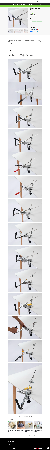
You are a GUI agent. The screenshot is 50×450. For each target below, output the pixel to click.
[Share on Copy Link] (38, 31)
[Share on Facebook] (31, 31)
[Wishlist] (23, 421)
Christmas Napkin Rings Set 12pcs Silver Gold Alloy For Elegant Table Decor (29, 431)
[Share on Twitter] (32, 31)
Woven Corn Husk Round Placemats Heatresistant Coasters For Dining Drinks (12, 431)
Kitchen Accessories (11, 7)
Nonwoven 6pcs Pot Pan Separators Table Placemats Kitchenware (20, 430)
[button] (27, 18)
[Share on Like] (30, 31)
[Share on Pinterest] (33, 31)
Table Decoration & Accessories (10, 429)
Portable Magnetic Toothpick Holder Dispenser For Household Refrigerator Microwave (38, 431)
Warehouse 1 (31, 15)
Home (8, 7)
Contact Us (18, 442)
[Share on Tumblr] (36, 31)
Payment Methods (27, 442)
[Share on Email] (35, 31)
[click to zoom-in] (18, 18)
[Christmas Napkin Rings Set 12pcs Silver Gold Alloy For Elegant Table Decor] (29, 425)
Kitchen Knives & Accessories (16, 7)
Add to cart (37, 21)
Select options (11, 433)
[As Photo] (31, 18)
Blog (17, 441)
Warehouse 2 (34, 15)
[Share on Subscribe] (37, 31)
